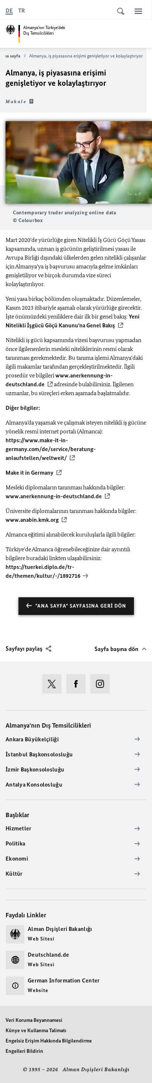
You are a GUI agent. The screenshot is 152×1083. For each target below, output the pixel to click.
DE (9, 10)
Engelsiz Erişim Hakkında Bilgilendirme (49, 1041)
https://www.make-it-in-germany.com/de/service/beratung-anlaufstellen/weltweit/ (51, 449)
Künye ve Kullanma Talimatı (36, 1030)
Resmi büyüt (78, 162)
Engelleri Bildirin (24, 1051)
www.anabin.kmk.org (32, 519)
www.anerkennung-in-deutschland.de (54, 496)
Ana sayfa (10, 56)
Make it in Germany (29, 472)
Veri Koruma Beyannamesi (34, 1020)
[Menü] (138, 11)
